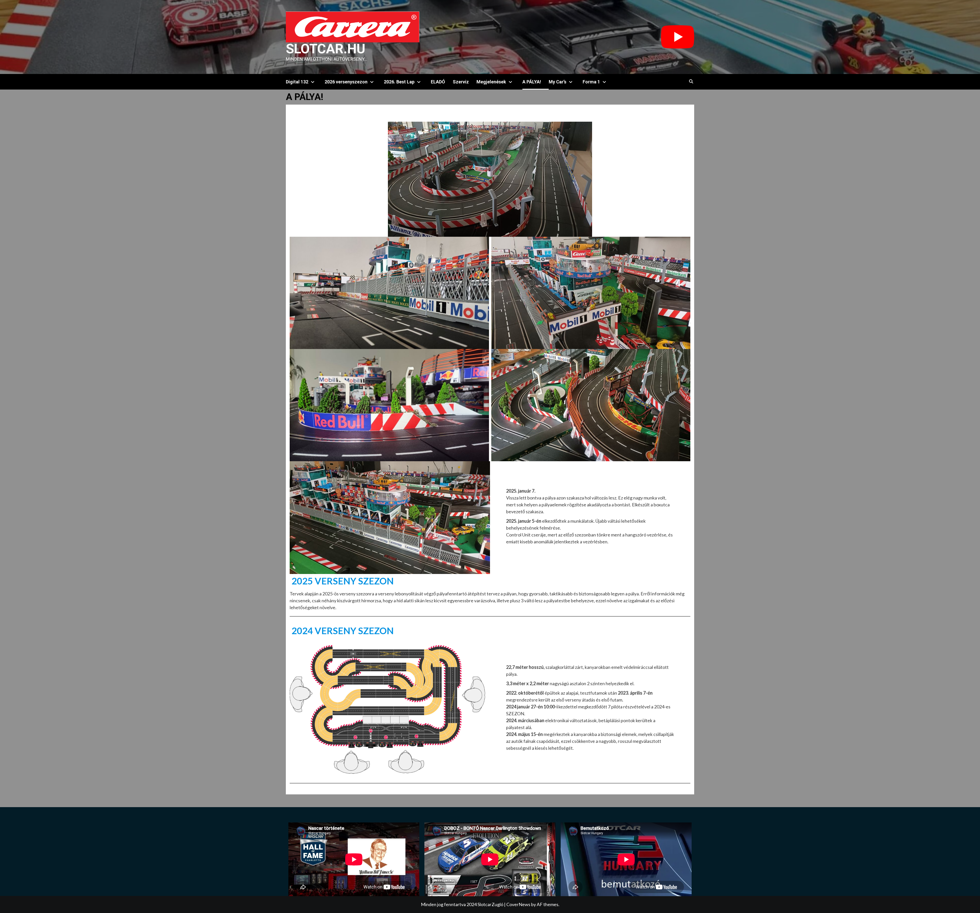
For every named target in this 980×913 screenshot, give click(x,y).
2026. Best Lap (399, 81)
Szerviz (461, 81)
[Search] (691, 81)
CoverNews (518, 904)
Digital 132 (297, 81)
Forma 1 (591, 81)
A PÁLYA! (531, 81)
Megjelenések (491, 81)
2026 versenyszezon (346, 81)
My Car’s (557, 81)
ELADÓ (438, 81)
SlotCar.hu (325, 49)
